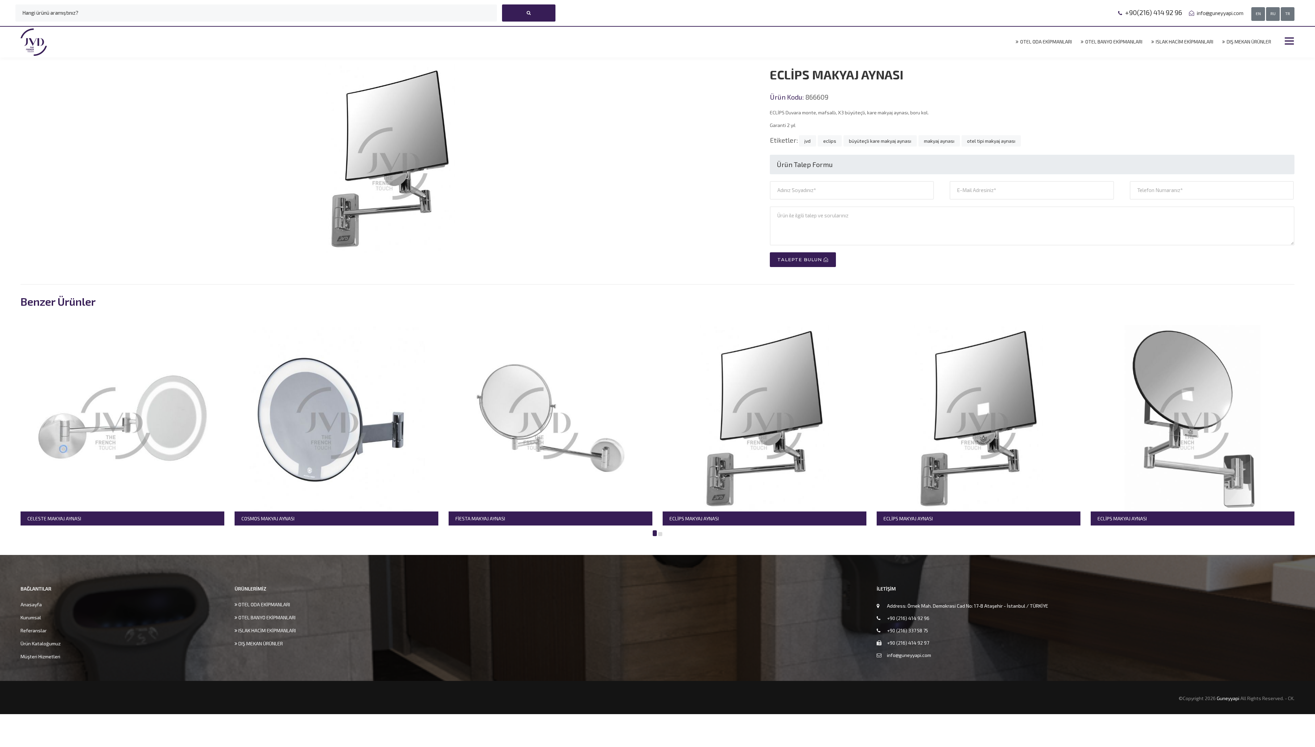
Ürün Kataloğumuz (41, 643)
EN (1258, 13)
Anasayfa (31, 604)
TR (1287, 13)
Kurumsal (31, 617)
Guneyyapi (1228, 698)
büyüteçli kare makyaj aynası (880, 141)
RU (1273, 13)
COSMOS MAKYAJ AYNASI (151, 518)
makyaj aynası (939, 141)
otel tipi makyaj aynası (991, 141)
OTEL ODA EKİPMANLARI (1045, 42)
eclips (829, 141)
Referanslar (34, 630)
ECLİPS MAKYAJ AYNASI (577, 518)
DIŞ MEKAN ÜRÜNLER (1248, 42)
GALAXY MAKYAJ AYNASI (1221, 518)
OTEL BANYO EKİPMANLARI (1113, 42)
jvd (807, 141)
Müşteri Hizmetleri (40, 656)
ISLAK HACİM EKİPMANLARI (1184, 42)
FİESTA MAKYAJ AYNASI (363, 518)
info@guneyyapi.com (1219, 13)
